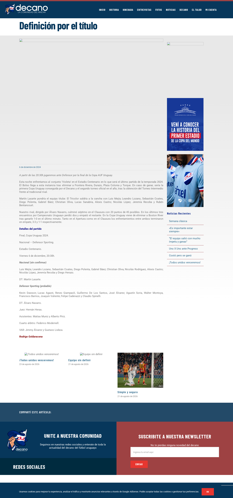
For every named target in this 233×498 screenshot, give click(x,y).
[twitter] (76, 466)
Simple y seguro (128, 392)
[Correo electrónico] (211, 412)
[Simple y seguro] (140, 370)
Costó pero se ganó (180, 255)
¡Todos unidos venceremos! (37, 360)
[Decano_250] (185, 155)
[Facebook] (189, 412)
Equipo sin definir (79, 360)
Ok (208, 491)
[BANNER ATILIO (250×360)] (185, 43)
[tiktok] (93, 466)
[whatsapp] (87, 466)
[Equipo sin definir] (91, 354)
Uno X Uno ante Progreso (183, 248)
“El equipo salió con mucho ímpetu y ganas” (184, 240)
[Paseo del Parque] (185, 99)
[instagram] (82, 466)
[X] (194, 412)
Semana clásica (178, 221)
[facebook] (71, 466)
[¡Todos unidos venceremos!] (42, 354)
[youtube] (98, 466)
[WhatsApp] (205, 412)
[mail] (104, 466)
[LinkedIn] (200, 412)
